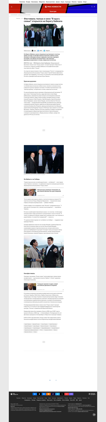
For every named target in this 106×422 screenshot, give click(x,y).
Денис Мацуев (36, 326)
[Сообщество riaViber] (71, 394)
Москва (55, 329)
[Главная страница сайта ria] (53, 7)
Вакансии (13, 406)
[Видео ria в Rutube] (53, 394)
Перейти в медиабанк (41, 174)
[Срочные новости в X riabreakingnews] (66, 394)
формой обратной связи (73, 407)
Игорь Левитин (53, 326)
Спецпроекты (27, 400)
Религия (66, 398)
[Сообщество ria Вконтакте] (44, 394)
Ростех (41, 329)
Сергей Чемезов (28, 324)
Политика (18, 398)
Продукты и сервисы (41, 400)
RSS (77, 400)
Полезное (84, 398)
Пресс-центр (50, 400)
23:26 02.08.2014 (14, 14)
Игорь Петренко (44, 324)
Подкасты (79, 398)
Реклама (33, 400)
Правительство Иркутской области (31, 329)
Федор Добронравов (45, 327)
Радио (74, 398)
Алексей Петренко (28, 326)
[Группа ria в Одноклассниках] (48, 394)
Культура (54, 398)
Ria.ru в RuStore (65, 400)
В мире (34, 398)
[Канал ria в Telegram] (57, 394)
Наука (49, 398)
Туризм (70, 398)
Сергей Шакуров (36, 327)
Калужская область (48, 329)
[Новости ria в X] (62, 394)
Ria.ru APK (72, 400)
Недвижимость (60, 398)
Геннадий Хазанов (55, 327)
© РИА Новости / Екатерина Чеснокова (30, 47)
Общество (24, 398)
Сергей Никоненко (53, 324)
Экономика (29, 398)
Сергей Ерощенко (28, 327)
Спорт (46, 398)
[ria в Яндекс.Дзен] (39, 394)
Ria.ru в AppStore (57, 400)
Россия (35, 331)
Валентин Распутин (44, 326)
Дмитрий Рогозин (36, 324)
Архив (80, 400)
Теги (89, 398)
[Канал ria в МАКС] (35, 394)
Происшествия (40, 398)
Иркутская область (28, 331)
